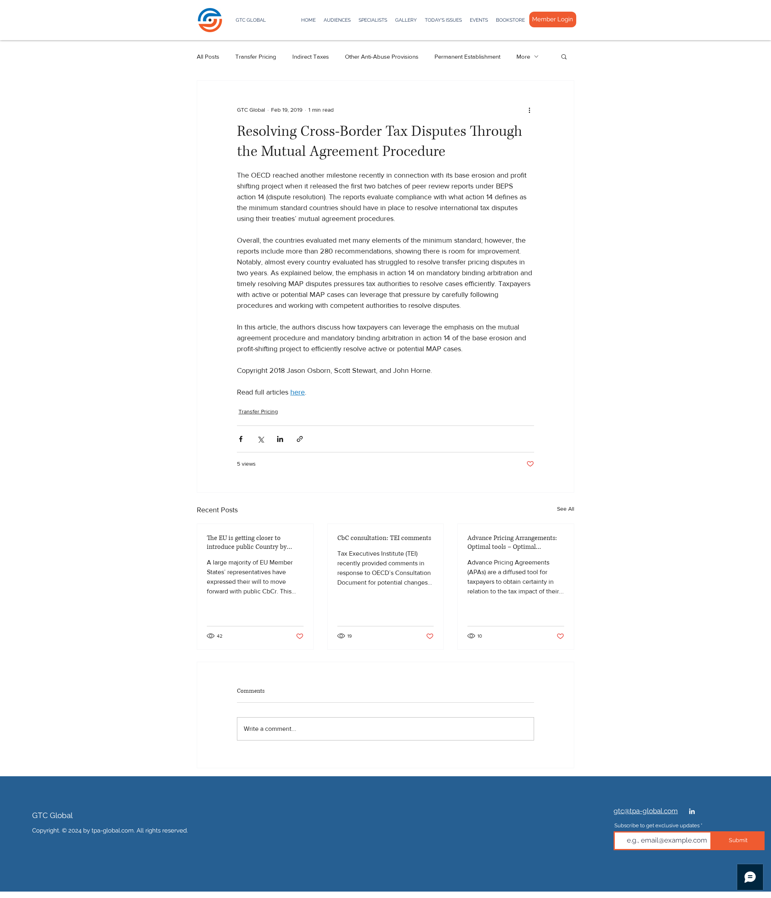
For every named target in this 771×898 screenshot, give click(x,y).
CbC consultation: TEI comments (384, 538)
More (523, 56)
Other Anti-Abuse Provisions (381, 56)
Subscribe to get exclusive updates (657, 825)
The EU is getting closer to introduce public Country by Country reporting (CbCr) (247, 542)
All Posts (208, 56)
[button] (564, 56)
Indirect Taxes (310, 56)
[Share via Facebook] (241, 439)
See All (565, 508)
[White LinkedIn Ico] (692, 811)
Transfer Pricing (255, 56)
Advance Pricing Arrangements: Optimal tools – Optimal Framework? (512, 542)
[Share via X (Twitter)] (260, 439)
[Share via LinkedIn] (280, 439)
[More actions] (529, 110)
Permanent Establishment (467, 56)
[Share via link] (300, 439)
